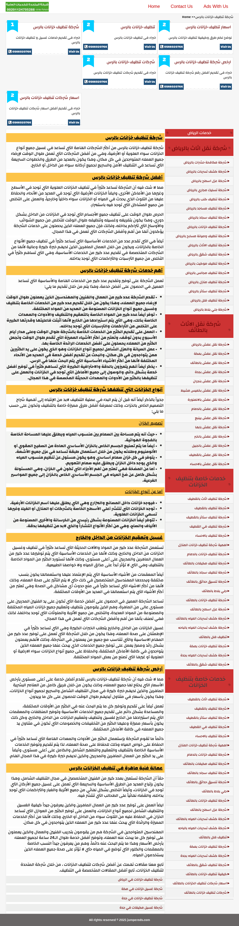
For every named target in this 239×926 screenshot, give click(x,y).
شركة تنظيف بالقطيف (210, 508)
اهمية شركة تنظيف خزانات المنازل (202, 545)
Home (154, 6)
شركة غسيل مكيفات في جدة (141, 907)
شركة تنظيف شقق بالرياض (207, 254)
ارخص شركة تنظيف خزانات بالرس (202, 62)
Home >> (188, 17)
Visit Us (74, 51)
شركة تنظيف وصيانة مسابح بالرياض (201, 236)
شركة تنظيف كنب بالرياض (208, 199)
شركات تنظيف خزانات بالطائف (205, 893)
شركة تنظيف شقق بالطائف (207, 664)
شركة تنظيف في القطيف (208, 526)
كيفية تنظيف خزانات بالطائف (206, 874)
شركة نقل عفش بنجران (210, 381)
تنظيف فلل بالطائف (213, 637)
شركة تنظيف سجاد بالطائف (207, 572)
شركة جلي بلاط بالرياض (210, 309)
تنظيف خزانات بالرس (138, 27)
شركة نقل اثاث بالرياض (199, 148)
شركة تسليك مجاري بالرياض (207, 190)
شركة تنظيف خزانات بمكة (208, 646)
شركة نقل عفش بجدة (211, 372)
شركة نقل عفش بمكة (210, 354)
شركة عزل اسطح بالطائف (208, 609)
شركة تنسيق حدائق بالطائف (206, 582)
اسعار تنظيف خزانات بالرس (208, 27)
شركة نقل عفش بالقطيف (208, 455)
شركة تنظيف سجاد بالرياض (207, 217)
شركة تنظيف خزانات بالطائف (206, 600)
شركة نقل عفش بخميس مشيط (204, 390)
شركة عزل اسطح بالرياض (209, 181)
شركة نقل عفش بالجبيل (209, 446)
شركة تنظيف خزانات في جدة (142, 898)
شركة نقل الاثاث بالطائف (200, 327)
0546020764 (21, 51)
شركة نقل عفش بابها (211, 427)
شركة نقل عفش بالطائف (208, 363)
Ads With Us (216, 6)
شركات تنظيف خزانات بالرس (131, 62)
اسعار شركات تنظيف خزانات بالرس (49, 97)
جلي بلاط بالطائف (214, 591)
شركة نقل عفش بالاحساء (208, 464)
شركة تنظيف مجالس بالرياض (206, 273)
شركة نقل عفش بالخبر (210, 436)
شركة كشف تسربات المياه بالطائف (201, 618)
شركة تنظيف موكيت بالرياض (206, 263)
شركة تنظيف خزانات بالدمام (207, 554)
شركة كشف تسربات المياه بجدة (203, 655)
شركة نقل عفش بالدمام (209, 409)
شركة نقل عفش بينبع (211, 418)
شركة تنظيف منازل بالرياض (207, 282)
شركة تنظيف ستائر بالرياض (208, 291)
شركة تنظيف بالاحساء (211, 536)
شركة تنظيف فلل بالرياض (208, 300)
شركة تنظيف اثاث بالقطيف (207, 499)
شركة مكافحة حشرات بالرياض (205, 162)
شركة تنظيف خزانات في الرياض (140, 879)
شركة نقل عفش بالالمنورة (207, 400)
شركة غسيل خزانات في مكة (142, 889)
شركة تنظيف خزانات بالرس (56, 27)
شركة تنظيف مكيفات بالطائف (205, 563)
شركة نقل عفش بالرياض (209, 344)
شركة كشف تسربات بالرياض (206, 171)
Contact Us (182, 6)
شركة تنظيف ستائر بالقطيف (206, 517)
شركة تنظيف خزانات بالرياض (207, 227)
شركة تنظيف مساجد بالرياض (206, 208)
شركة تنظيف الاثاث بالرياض (207, 245)
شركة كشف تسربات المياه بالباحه (202, 628)
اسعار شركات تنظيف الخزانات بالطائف (200, 883)
